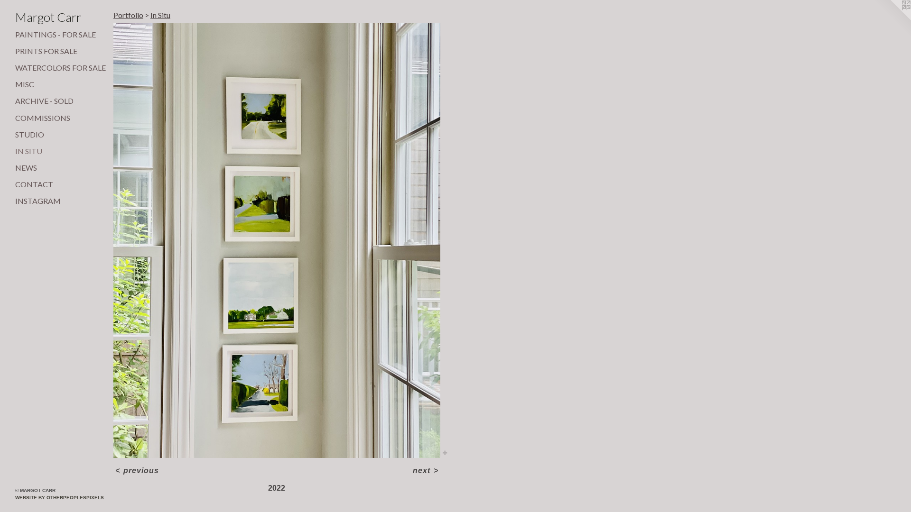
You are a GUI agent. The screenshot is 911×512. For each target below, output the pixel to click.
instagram (38, 200)
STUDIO (29, 134)
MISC (24, 84)
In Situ (28, 150)
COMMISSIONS (42, 117)
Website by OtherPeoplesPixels (59, 497)
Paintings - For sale (55, 34)
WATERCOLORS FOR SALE (60, 67)
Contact (34, 184)
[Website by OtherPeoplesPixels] (892, 19)
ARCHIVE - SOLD (44, 100)
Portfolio (128, 14)
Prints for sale (46, 50)
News (26, 167)
